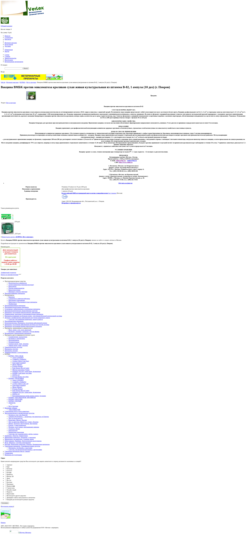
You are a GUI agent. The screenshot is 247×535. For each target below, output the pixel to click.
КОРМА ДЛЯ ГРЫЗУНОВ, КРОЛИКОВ (22, 397)
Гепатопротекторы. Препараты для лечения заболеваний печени (26, 323)
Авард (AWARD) (18, 357)
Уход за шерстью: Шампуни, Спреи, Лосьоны (23, 422)
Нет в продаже (31, 82)
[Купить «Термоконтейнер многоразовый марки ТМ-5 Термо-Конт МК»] (8, 233)
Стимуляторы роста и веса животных (17, 411)
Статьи (7, 55)
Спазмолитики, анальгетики (17, 337)
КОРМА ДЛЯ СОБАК (15, 356)
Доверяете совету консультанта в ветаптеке (21, 497)
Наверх (3, 522)
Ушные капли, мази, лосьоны (18, 345)
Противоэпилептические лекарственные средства (21, 311)
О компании (9, 37)
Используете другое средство (16, 496)
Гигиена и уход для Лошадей (17, 415)
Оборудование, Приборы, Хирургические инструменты (23, 441)
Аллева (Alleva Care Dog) (20, 361)
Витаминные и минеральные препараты (18, 333)
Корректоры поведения (16, 432)
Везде (3, 72)
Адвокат (9, 465)
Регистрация (9, 44)
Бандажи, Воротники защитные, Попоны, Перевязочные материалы (27, 444)
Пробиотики (12, 304)
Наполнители (12, 430)
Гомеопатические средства (13, 347)
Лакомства (11, 403)
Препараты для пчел (11, 349)
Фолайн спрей (11, 490)
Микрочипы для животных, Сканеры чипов (19, 439)
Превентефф (11, 486)
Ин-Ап (9, 480)
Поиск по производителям (9, 275)
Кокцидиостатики (14, 290)
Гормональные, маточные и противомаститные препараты (24, 314)
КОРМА (22, 82)
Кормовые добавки (11, 408)
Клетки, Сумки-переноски (17, 425)
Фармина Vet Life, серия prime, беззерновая (26, 371)
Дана (8, 478)
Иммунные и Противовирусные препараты (22, 302)
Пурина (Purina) (17, 366)
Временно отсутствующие (13, 455)
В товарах (4, 65)
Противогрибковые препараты (15, 293)
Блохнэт (9, 470)
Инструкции (9, 60)
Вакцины (11, 297)
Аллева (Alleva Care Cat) (20, 383)
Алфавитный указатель (8, 272)
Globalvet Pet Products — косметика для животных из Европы (28, 416)
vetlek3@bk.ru (132, 160)
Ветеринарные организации (14, 61)
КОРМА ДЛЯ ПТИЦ (15, 399)
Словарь (7, 56)
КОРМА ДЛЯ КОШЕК (16, 378)
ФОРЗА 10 (15, 375)
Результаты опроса (7, 506)
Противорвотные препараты (14, 321)
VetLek (3, 82)
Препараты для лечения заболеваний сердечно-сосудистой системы (27, 324)
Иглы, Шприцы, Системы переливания (18, 442)
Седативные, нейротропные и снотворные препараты (22, 309)
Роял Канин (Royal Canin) (20, 368)
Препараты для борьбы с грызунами (20, 448)
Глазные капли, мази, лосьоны (18, 344)
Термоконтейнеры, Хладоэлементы (16, 352)
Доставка (8, 46)
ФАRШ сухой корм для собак (22, 373)
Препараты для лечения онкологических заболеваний (22, 312)
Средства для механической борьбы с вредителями (25, 449)
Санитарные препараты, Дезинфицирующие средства (22, 446)
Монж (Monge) (17, 364)
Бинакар (9, 469)
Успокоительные (13, 342)
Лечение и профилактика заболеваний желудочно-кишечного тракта (27, 318)
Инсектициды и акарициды (17, 283)
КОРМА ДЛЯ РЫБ (14, 401)
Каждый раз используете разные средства (20, 499)
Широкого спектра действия (17, 291)
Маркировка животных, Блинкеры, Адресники (20, 437)
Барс (8, 467)
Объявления (9, 50)
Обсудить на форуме (125, 183)
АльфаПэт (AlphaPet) (19, 359)
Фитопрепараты (13, 340)
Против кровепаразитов (16, 288)
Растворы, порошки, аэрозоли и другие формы (23, 331)
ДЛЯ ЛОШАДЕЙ (14, 410)
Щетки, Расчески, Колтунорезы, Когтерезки (22, 423)
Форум (7, 51)
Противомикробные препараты (15, 305)
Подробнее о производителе (71, 203)
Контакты (8, 39)
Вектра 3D (10, 476)
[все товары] (89, 193)
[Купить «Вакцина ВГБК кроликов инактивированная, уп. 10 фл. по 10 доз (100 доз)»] (8, 221)
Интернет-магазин (11, 43)
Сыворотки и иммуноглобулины (19, 298)
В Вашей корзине (6, 26)
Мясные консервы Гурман (21, 370)
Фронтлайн (10, 494)
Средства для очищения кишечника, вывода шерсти (25, 319)
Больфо (9, 472)
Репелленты (12, 286)
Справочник (9, 453)
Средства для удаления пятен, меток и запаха (23, 434)
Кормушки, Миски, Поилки (17, 420)
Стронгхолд (10, 488)
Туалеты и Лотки (14, 429)
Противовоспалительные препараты (17, 307)
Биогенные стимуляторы (16, 300)
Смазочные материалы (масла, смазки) (17, 451)
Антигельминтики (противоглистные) (21, 285)
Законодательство (10, 58)
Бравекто (10, 474)
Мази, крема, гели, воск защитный (19, 330)
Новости (7, 36)
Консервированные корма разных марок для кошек (29, 396)
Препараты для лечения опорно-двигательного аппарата (23, 326)
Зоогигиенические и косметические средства (19, 413)
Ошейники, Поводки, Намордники (16, 436)
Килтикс (9, 482)
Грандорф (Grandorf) (19, 363)
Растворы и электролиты (16, 338)
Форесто (9, 492)
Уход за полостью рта (15, 418)
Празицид (10, 484)
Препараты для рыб (11, 350)
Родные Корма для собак (20, 377)
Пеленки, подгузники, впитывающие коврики (23, 427)
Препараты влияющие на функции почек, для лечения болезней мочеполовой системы (33, 316)
